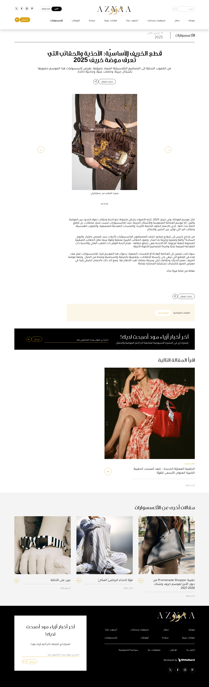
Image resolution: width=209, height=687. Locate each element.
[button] (41, 149)
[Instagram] (27, 9)
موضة (192, 20)
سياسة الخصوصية (128, 650)
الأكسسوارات (185, 35)
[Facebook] (22, 9)
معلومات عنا (154, 650)
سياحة (92, 20)
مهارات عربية (110, 20)
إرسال (37, 339)
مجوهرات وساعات (156, 20)
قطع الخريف (163, 312)
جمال (177, 20)
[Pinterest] (32, 9)
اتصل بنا (190, 650)
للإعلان (173, 650)
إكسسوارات (56, 20)
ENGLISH (46, 8)
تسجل (25, 19)
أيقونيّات (76, 20)
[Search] (174, 8)
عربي (56, 8)
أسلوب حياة (132, 20)
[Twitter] (16, 9)
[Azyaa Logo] (149, 617)
